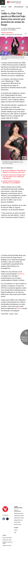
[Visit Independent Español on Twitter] (7, 519)
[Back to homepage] (8, 509)
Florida (19, 308)
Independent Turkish (18, 515)
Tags (15, 532)
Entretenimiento (18, 6)
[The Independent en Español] (14, 2)
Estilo (10, 6)
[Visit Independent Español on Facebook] (3, 519)
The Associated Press (7, 32)
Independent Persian (19, 518)
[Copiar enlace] (25, 33)
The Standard (17, 522)
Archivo (16, 530)
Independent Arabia (18, 513)
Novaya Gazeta (17, 524)
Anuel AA (20, 274)
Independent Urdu (18, 520)
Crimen (3, 10)
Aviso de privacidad (6, 537)
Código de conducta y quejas (7, 543)
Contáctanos (5, 515)
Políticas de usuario (6, 540)
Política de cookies (6, 545)
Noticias (3, 6)
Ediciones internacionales (17, 511)
